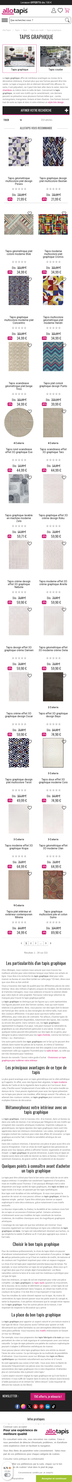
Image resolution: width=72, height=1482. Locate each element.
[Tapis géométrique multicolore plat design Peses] (18, 151)
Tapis (17, 30)
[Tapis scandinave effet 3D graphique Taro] (53, 422)
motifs (43, 1331)
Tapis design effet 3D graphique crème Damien (18, 649)
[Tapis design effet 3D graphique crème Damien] (18, 620)
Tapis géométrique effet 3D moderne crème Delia (53, 649)
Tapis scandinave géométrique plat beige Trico (18, 386)
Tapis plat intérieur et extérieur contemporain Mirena (18, 914)
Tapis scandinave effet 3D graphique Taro (53, 451)
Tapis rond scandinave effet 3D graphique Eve (18, 451)
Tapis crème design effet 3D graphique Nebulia (18, 584)
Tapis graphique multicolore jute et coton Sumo (53, 914)
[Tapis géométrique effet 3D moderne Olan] (53, 819)
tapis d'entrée (43, 1035)
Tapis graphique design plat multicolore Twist (18, 781)
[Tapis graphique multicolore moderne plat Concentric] (18, 290)
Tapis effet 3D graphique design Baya (53, 715)
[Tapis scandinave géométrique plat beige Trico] (18, 356)
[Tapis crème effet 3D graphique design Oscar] (18, 686)
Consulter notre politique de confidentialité (23, 1459)
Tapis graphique (19, 69)
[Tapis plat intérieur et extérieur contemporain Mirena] (18, 885)
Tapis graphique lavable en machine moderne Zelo (19, 518)
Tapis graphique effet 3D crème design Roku (53, 517)
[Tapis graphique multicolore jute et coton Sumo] (53, 885)
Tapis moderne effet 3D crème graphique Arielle (53, 583)
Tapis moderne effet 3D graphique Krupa (19, 847)
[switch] (7, 1475)
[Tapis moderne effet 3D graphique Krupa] (18, 819)
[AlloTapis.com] (18, 11)
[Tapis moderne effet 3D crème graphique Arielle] (53, 554)
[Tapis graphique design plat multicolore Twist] (18, 752)
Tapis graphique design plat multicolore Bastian (53, 179)
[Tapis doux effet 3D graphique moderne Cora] (53, 752)
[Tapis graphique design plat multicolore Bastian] (53, 151)
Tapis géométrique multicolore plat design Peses (19, 181)
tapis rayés (39, 1283)
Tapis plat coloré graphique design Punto (53, 385)
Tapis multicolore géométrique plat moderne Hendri (53, 320)
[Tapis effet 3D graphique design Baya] (53, 686)
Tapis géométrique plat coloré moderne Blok (18, 252)
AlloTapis (7, 30)
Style (25, 30)
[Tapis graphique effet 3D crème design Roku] (53, 488)
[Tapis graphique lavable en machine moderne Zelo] (18, 488)
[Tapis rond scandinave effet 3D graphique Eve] (18, 422)
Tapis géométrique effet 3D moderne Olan (53, 847)
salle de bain (52, 1051)
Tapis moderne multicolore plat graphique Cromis (53, 254)
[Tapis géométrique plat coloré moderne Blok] (18, 224)
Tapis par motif (37, 30)
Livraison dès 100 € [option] (36, 2)
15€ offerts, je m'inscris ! (48, 1396)
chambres (7, 90)
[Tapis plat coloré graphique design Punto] (53, 356)
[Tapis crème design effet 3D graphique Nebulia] (18, 554)
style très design (56, 102)
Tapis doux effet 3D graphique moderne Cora (53, 781)
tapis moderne (60, 1082)
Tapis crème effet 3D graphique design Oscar (19, 715)
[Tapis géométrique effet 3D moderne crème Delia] (53, 620)
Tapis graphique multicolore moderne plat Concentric (18, 320)
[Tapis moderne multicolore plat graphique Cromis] (53, 224)
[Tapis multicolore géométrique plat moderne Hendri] (53, 290)
